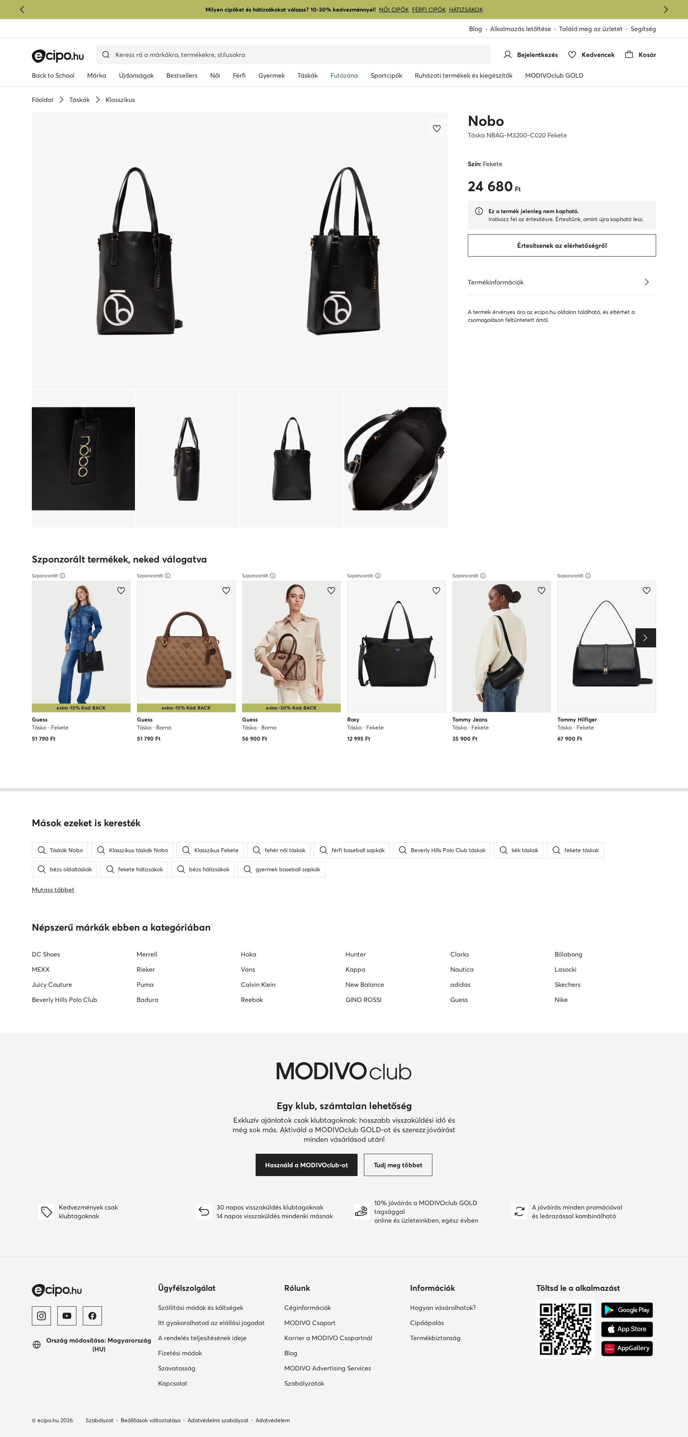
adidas (460, 984)
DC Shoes (46, 954)
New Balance (365, 984)
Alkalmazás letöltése (524, 29)
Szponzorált (45, 575)
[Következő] (665, 9)
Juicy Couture (52, 984)
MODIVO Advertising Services (344, 1368)
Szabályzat (99, 1420)
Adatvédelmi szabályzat (218, 1420)
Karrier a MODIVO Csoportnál (344, 1337)
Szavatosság (204, 1368)
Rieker (146, 969)
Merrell (147, 954)
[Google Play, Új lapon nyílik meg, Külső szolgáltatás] (627, 1310)
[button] (136, 250)
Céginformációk (335, 1307)
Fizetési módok (207, 1353)
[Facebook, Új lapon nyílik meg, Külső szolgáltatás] (92, 1315)
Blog (479, 29)
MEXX (41, 969)
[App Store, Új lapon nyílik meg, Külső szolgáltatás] (627, 1329)
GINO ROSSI (363, 1000)
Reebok (252, 1000)
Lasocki (566, 969)
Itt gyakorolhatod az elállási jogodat (218, 1322)
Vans (248, 969)
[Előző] (22, 9)
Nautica (462, 969)
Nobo (486, 120)
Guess (459, 1000)
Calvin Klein (258, 984)
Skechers (567, 984)
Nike (561, 1000)
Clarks (459, 954)
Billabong (568, 954)
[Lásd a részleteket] (646, 282)
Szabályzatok (331, 1383)
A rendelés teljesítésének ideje (218, 1337)
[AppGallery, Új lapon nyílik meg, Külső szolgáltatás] (627, 1349)
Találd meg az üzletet (591, 29)
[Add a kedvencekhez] (437, 128)
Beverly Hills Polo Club (64, 1000)
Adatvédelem (273, 1420)
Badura (147, 1000)
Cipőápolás (454, 1322)
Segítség (643, 29)
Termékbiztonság (463, 1337)
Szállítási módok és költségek (218, 1307)
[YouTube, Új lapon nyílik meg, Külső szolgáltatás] (66, 1315)
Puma (145, 984)
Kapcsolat (200, 1383)
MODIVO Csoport (344, 1322)
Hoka (248, 954)
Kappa (356, 969)
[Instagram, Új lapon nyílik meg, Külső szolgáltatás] (41, 1315)
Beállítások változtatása (150, 1420)
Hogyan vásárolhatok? (470, 1307)
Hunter (356, 954)
